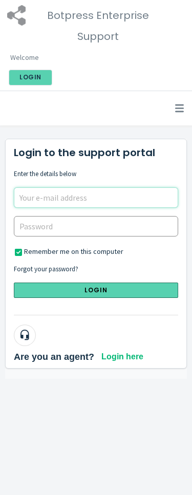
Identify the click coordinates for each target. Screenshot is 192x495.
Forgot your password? (46, 269)
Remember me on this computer (73, 251)
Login (96, 290)
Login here (122, 356)
